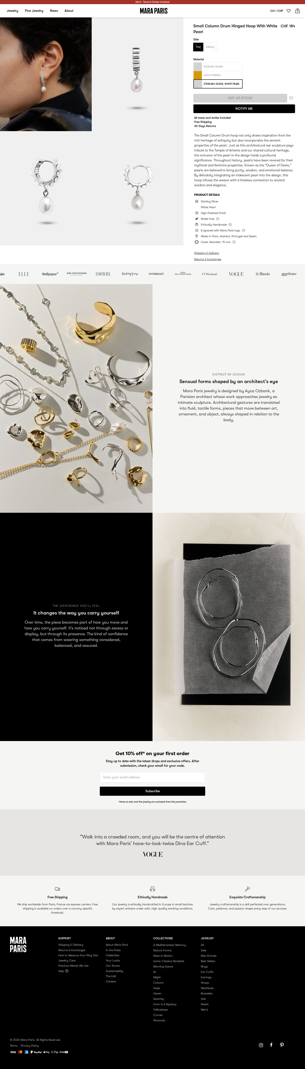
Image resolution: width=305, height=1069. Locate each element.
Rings (204, 966)
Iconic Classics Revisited (168, 961)
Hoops (205, 982)
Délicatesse (160, 1009)
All (202, 945)
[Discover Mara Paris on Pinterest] (282, 1045)
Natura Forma (162, 950)
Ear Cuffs (207, 971)
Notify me (244, 109)
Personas (159, 1020)
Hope (156, 988)
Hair (203, 998)
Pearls (205, 1004)
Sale (203, 950)
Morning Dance (163, 966)
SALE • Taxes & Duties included (152, 2)
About (69, 11)
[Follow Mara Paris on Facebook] (272, 1045)
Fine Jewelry (34, 11)
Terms (13, 1045)
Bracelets (206, 993)
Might (157, 977)
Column (158, 982)
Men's (204, 1009)
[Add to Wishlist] (291, 98)
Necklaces (207, 988)
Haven (157, 993)
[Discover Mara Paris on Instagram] (261, 1045)
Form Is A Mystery (164, 1004)
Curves (157, 1015)
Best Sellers (208, 961)
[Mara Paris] (154, 11)
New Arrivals (208, 955)
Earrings (206, 977)
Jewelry (12, 11)
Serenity (158, 998)
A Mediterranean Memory (169, 945)
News (54, 11)
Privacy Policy (30, 1045)
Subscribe (152, 791)
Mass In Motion (163, 955)
